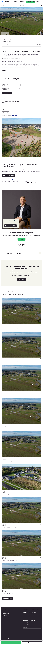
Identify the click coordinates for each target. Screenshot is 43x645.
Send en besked (21, 239)
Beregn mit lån (5, 112)
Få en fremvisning (11, 642)
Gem (40, 325)
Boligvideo (5, 33)
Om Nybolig (25, 609)
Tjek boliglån (4, 89)
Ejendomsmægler (26, 612)
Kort (8, 33)
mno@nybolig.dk (22, 244)
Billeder (2, 33)
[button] (4, 70)
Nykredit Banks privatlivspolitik (30, 182)
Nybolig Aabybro (22, 245)
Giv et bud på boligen (7, 93)
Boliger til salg (35, 609)
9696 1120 (20, 242)
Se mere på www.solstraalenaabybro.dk (11, 58)
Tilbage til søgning (6, 5)
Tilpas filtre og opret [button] (21, 279)
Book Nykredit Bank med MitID (8, 175)
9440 (23, 5)
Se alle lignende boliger (7, 598)
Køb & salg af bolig (34, 613)
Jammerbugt (14, 5)
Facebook (5, 615)
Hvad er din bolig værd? (6, 638)
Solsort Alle (19, 5)
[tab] (20, 555)
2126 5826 (24, 242)
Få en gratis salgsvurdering (10, 225)
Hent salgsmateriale (32, 642)
